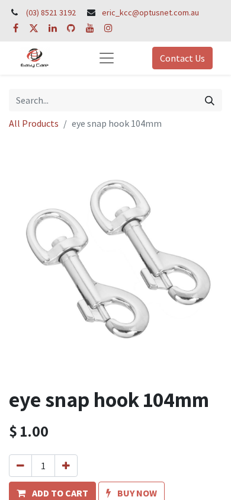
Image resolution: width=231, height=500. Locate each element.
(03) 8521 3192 (51, 12)
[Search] (209, 100)
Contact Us (182, 58)
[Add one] (66, 465)
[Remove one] (20, 465)
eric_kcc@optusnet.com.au (150, 12)
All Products (34, 123)
